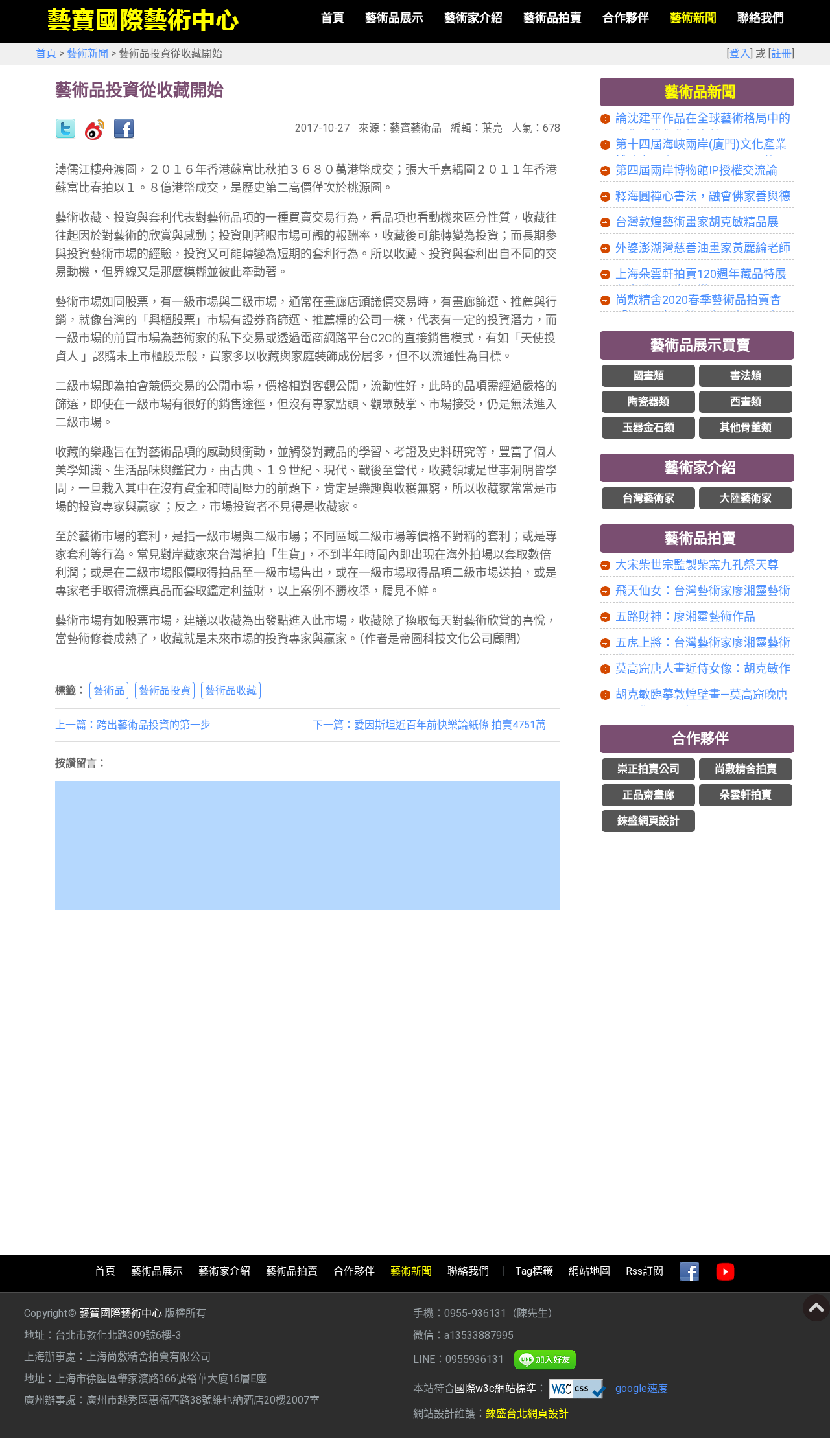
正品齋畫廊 (648, 795)
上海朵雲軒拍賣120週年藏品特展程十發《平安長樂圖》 (701, 275)
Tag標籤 (534, 1271)
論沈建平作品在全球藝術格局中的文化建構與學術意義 (702, 119)
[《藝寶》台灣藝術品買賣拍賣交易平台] (143, 20)
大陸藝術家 (746, 498)
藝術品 (108, 690)
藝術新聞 (87, 53)
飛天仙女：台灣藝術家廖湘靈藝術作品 (702, 591)
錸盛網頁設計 (648, 821)
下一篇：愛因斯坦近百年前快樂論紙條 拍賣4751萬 (429, 725)
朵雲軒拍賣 (746, 795)
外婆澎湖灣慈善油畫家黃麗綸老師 (702, 248)
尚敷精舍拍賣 (746, 769)
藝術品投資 (165, 690)
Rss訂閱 (644, 1271)
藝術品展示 (157, 1271)
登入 (739, 53)
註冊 (781, 53)
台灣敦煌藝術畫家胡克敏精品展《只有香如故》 (697, 223)
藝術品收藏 (231, 690)
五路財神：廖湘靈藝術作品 (685, 616)
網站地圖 (589, 1271)
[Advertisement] (697, 1041)
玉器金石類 (648, 427)
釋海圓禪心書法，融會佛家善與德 (702, 196)
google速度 (641, 1388)
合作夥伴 (700, 738)
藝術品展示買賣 (700, 345)
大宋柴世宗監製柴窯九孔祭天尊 (697, 565)
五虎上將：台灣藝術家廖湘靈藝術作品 (702, 643)
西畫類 (745, 401)
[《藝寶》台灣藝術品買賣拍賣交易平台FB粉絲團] (689, 1272)
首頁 (46, 53)
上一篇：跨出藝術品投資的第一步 (133, 725)
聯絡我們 (468, 1271)
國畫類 (648, 375)
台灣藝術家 (648, 498)
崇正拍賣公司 (648, 769)
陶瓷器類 (648, 401)
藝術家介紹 (700, 467)
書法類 (745, 375)
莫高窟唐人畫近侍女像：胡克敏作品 (702, 669)
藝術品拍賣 (700, 538)
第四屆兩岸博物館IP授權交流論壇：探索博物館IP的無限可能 (696, 171)
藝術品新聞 (700, 92)
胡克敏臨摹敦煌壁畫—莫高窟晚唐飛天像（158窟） (701, 695)
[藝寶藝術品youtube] (725, 1272)
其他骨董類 (746, 427)
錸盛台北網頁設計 (527, 1414)
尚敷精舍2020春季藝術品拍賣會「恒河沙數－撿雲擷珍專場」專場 (702, 300)
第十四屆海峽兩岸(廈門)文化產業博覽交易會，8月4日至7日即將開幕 (701, 145)
